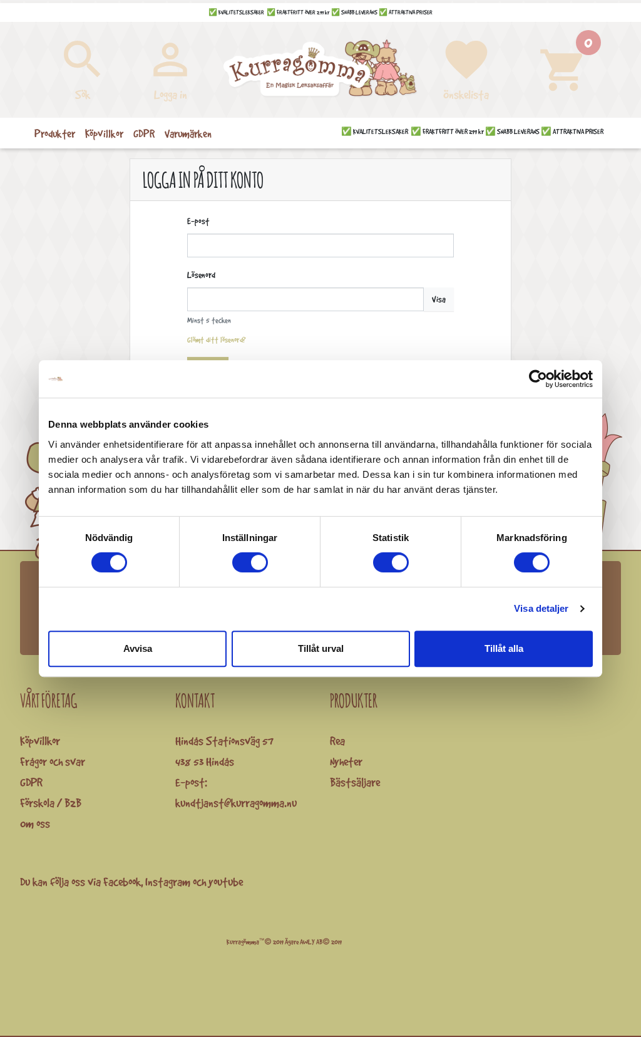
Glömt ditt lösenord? (216, 339)
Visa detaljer (541, 608)
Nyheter (346, 761)
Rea (337, 741)
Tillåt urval (321, 648)
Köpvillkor (40, 741)
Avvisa (137, 648)
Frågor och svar (52, 761)
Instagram (167, 882)
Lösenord (201, 275)
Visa (439, 299)
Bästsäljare (355, 782)
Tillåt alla (504, 648)
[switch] (250, 562)
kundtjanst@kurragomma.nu (236, 803)
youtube (225, 882)
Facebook (122, 882)
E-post (198, 221)
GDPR (31, 782)
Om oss (35, 823)
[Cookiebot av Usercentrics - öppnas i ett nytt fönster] (538, 378)
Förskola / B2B (50, 803)
